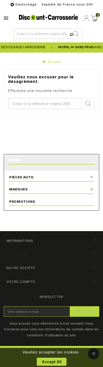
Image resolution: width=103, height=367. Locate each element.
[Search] (76, 34)
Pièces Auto (21, 177)
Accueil (14, 160)
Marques (18, 189)
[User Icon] (86, 18)
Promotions (22, 201)
